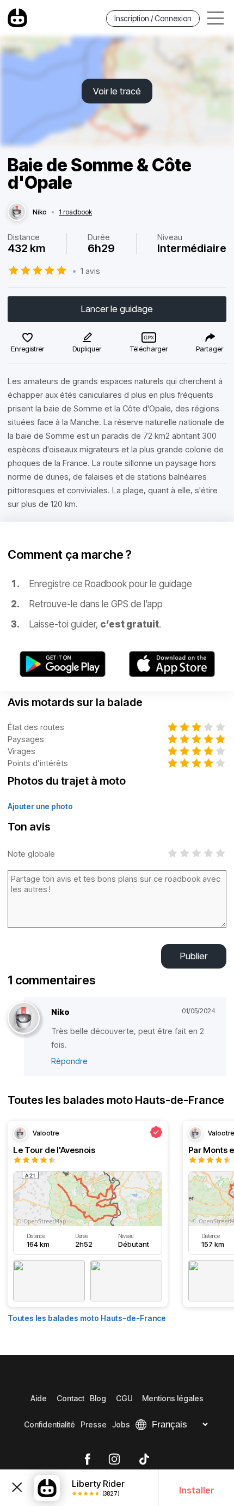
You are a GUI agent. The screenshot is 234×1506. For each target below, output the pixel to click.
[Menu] (215, 18)
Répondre (69, 1061)
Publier (193, 956)
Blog (98, 1398)
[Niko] (17, 212)
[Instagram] (114, 1459)
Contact (70, 1398)
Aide (38, 1398)
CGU (124, 1398)
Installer (196, 1490)
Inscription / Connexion (153, 18)
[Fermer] (17, 1488)
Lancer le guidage (117, 308)
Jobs (121, 1424)
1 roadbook (75, 212)
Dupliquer (86, 348)
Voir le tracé (117, 91)
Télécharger (149, 348)
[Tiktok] (144, 1459)
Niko (40, 212)
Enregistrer (27, 348)
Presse (94, 1424)
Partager (209, 348)
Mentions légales (173, 1398)
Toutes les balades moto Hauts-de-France (87, 1318)
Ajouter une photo (40, 806)
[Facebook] (87, 1459)
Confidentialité (49, 1424)
